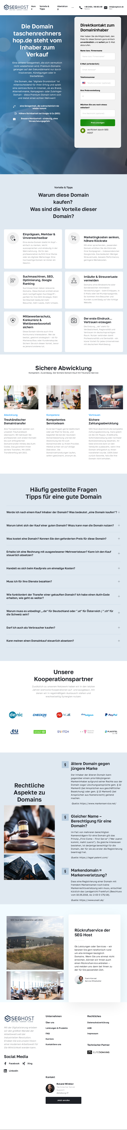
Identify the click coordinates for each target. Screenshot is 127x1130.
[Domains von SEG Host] (99, 1052)
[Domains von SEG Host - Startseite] (19, 1019)
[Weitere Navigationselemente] (73, 7)
